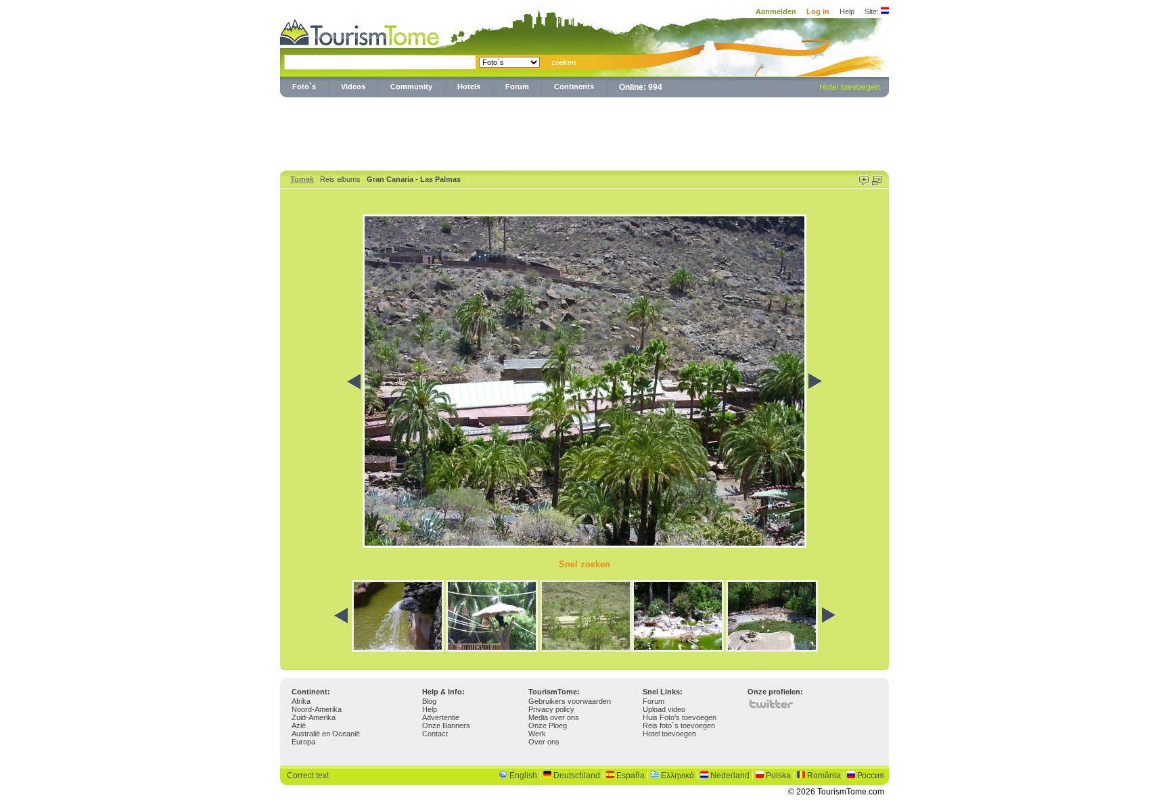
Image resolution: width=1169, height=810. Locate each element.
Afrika (301, 701)
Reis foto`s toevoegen (679, 725)
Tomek (302, 179)
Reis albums (340, 179)
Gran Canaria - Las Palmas (414, 179)
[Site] (885, 11)
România (824, 775)
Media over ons (553, 717)
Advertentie (440, 717)
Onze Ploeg (547, 725)
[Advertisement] (584, 131)
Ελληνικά (677, 775)
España (630, 775)
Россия (870, 775)
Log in (817, 11)
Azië (299, 725)
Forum (517, 86)
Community (411, 86)
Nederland (730, 775)
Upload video (664, 709)
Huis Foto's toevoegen (679, 717)
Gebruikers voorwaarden (569, 701)
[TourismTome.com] (360, 31)
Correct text (308, 775)
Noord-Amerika (317, 709)
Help (847, 11)
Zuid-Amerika (314, 717)
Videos (353, 86)
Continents (574, 86)
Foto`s (304, 86)
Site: (872, 11)
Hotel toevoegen (849, 87)
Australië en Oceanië (326, 734)
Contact (435, 734)
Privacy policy (551, 709)
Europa (303, 742)
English (523, 775)
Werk (537, 734)
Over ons (543, 742)
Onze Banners (446, 725)
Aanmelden (776, 11)
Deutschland (576, 775)
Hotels (468, 86)
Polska (778, 775)
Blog (429, 701)
